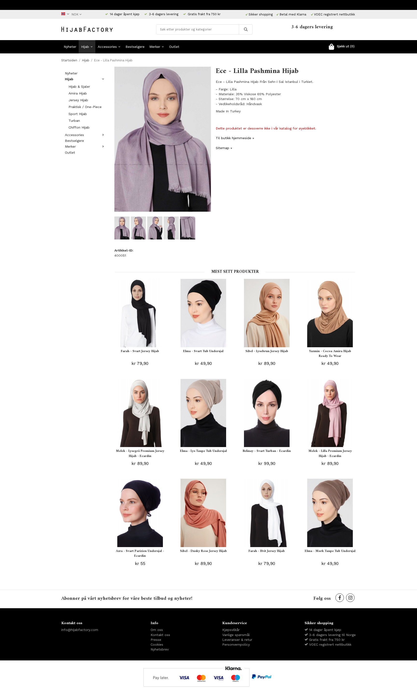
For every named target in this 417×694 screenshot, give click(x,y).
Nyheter (70, 47)
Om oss (157, 630)
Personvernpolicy (236, 644)
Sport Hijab (78, 114)
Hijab (85, 47)
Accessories (107, 47)
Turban (74, 121)
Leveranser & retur (237, 640)
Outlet (174, 47)
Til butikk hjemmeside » (235, 138)
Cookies (157, 644)
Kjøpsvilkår (231, 630)
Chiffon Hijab (79, 127)
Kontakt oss (160, 635)
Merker (154, 47)
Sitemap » (224, 148)
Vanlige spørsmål (236, 635)
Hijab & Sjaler (79, 86)
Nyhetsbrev (160, 649)
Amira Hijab (78, 93)
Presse (156, 640)
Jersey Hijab (78, 100)
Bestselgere (135, 47)
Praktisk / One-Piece (85, 107)
